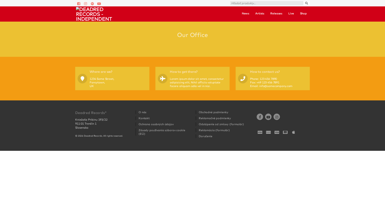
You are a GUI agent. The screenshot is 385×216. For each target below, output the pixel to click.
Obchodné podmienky (213, 112)
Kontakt (144, 118)
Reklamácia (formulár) (214, 130)
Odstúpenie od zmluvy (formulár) (221, 124)
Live (291, 13)
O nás (142, 112)
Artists (259, 13)
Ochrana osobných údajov (156, 124)
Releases (276, 13)
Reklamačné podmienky (215, 118)
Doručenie (205, 136)
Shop (303, 13)
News (245, 13)
